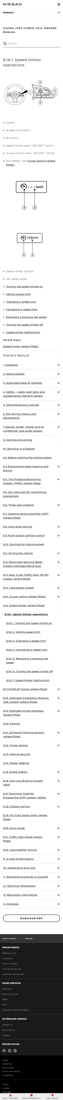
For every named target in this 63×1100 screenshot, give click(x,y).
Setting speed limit (18, 294)
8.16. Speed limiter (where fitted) (24, 605)
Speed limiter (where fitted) (21, 346)
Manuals (8, 12)
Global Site (7, 1064)
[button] (59, 4)
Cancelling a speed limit (21, 309)
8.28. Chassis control (16, 806)
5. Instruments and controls (21, 405)
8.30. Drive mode (14, 828)
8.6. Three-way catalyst (18, 505)
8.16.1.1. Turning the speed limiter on (29, 623)
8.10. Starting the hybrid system (23, 544)
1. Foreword (10, 365)
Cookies (5, 1088)
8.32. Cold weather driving (20, 849)
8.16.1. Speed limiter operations (26, 614)
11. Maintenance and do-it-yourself (25, 877)
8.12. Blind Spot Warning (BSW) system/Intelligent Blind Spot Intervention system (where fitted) (25, 566)
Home (5, 1060)
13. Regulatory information (20, 895)
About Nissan (8, 1068)
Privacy (5, 1084)
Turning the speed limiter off (24, 324)
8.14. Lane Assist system (18, 587)
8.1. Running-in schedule (19, 448)
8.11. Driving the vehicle (18, 553)
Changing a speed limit (21, 301)
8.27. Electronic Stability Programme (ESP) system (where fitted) (24, 797)
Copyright (6, 1092)
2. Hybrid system (14, 374)
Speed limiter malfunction (23, 332)
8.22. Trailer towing (15, 745)
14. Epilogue (11, 904)
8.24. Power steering (16, 763)
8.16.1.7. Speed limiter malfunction (27, 680)
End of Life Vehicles (11, 1071)
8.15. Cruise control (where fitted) (24, 596)
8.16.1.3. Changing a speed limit (26, 641)
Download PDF (31, 918)
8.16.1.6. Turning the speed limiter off (29, 671)
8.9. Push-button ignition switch (24, 535)
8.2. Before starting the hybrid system (27, 457)
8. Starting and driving (17, 440)
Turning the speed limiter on (24, 286)
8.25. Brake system (15, 772)
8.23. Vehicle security (16, 754)
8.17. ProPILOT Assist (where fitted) (25, 689)
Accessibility (7, 1075)
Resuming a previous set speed (26, 317)
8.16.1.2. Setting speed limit (23, 632)
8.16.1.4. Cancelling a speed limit (26, 649)
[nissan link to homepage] (12, 4)
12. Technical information (19, 886)
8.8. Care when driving (17, 526)
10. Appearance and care (19, 868)
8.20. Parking (11, 723)
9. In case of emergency (18, 859)
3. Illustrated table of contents (22, 383)
